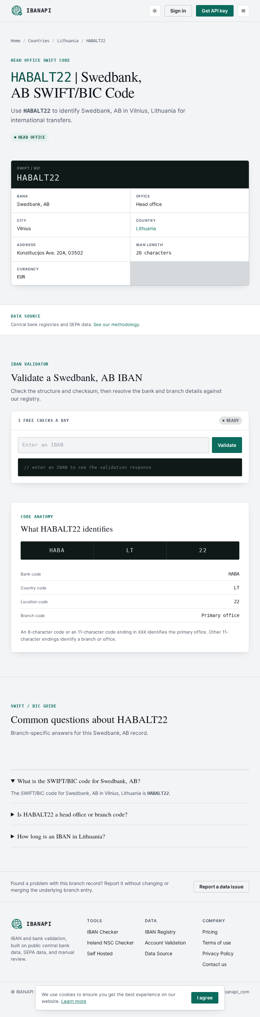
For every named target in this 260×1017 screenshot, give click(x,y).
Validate (227, 445)
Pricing (210, 932)
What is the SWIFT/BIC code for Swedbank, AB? (78, 781)
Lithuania (68, 40)
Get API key (215, 11)
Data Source (158, 953)
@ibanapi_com (234, 991)
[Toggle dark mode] (154, 11)
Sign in (178, 11)
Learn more (73, 1001)
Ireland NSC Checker (110, 942)
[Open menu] (243, 11)
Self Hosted (100, 953)
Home (15, 40)
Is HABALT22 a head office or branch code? (72, 814)
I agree (205, 997)
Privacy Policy (218, 953)
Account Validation (165, 942)
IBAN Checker (102, 932)
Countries (38, 40)
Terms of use (216, 942)
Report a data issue (221, 886)
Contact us (214, 964)
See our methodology (116, 324)
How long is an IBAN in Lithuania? (61, 836)
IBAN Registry (160, 932)
